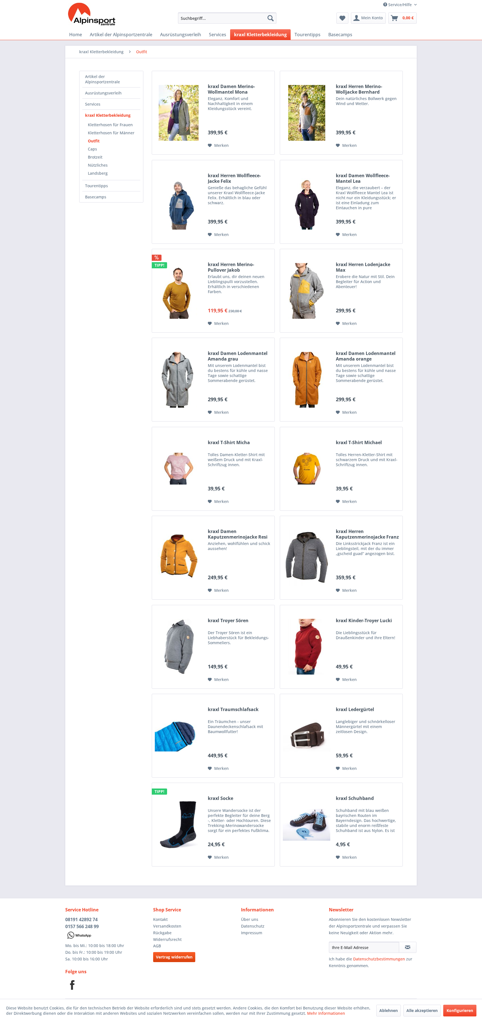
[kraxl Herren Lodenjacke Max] (306, 291)
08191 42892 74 (81, 919)
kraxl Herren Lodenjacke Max (363, 267)
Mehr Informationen (326, 1013)
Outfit (94, 140)
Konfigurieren (460, 1010)
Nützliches (98, 165)
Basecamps (95, 196)
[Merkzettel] (342, 18)
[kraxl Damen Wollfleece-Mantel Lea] (306, 202)
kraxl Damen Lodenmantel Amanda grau (237, 356)
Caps (92, 149)
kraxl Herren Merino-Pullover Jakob (231, 267)
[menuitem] (227, 18)
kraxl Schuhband (355, 798)
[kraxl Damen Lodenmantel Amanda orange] (306, 380)
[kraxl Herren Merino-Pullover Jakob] (178, 291)
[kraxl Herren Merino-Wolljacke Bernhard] (306, 113)
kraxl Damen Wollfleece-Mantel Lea (363, 178)
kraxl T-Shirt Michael (359, 443)
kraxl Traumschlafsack (233, 709)
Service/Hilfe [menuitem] (400, 4)
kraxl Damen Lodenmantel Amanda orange (366, 356)
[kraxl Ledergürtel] (306, 736)
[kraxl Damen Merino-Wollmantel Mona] (178, 113)
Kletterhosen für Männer (111, 132)
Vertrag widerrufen (174, 957)
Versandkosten (167, 926)
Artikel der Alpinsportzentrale (102, 79)
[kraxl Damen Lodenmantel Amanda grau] (178, 380)
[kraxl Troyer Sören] (178, 647)
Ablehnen (388, 1010)
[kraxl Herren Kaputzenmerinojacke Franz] (306, 558)
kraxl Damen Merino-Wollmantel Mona (231, 89)
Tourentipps (96, 185)
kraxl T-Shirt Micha (229, 443)
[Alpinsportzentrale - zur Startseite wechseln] (91, 15)
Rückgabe (162, 932)
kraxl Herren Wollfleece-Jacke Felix (234, 178)
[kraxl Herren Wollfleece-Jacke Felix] (178, 202)
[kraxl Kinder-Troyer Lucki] (306, 647)
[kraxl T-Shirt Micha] (178, 469)
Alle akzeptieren (422, 1010)
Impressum (251, 932)
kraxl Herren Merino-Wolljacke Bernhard (359, 89)
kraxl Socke (220, 798)
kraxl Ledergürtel (355, 709)
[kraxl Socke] (178, 825)
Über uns (249, 919)
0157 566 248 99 (82, 926)
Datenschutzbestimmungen (379, 959)
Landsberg (98, 173)
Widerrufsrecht (167, 939)
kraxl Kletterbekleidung (108, 115)
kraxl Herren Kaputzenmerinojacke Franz (367, 534)
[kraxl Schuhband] (306, 825)
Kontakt (160, 919)
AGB (157, 945)
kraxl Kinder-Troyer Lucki (364, 621)
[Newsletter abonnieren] (407, 947)
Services (92, 104)
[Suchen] (270, 18)
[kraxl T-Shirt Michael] (306, 469)
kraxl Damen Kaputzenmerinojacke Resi (237, 534)
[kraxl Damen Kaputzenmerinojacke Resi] (178, 558)
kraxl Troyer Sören (228, 621)
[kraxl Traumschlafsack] (178, 736)
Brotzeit (95, 157)
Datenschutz (252, 926)
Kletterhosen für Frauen (110, 124)
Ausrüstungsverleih (103, 93)
